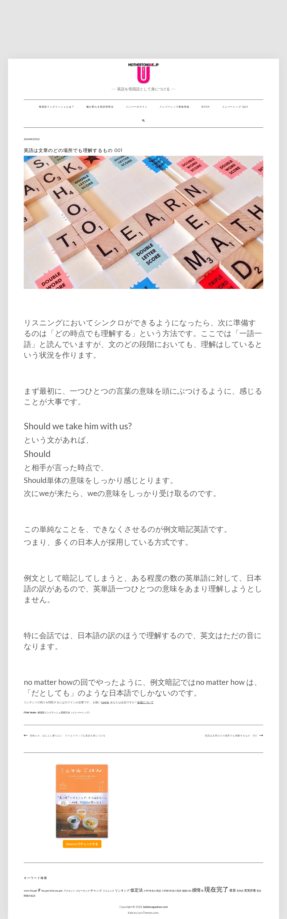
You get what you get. (52, 890)
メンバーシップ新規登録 (174, 106)
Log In (105, 702)
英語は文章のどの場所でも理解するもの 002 (231, 735)
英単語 (240, 890)
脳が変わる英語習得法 (100, 106)
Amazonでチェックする (82, 844)
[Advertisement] (143, 29)
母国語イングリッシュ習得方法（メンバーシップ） (64, 712)
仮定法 (136, 890)
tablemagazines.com (155, 907)
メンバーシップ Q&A (235, 106)
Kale (130, 912)
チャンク (96, 890)
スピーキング (83, 890)
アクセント (69, 890)
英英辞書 (250, 890)
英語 (259, 890)
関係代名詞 (29, 895)
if (39, 890)
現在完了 (216, 889)
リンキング (122, 890)
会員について (145, 702)
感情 (196, 889)
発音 (232, 890)
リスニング (108, 890)
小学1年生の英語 (152, 890)
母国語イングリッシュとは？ (56, 106)
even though (30, 890)
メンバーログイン (136, 106)
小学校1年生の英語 (171, 890)
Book (205, 106)
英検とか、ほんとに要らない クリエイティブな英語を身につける (67, 735)
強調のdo (186, 890)
